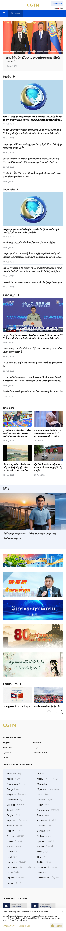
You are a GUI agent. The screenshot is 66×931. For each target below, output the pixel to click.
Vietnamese (48, 877)
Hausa (14, 846)
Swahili (45, 846)
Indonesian (21, 867)
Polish (43, 804)
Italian (14, 872)
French (15, 830)
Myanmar (48, 789)
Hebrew (14, 851)
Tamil (42, 851)
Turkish (44, 861)
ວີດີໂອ (6, 488)
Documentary (40, 752)
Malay (47, 778)
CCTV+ (6, 757)
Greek (14, 841)
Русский (7, 752)
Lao (41, 773)
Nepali (43, 794)
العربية (36, 747)
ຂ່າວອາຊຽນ (9, 295)
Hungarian (16, 861)
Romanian (46, 820)
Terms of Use (24, 926)
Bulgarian (16, 794)
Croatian (15, 804)
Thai (41, 856)
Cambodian (14, 799)
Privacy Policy (8, 926)
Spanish (45, 841)
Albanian (14, 773)
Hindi (12, 856)
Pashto (43, 815)
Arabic (13, 778)
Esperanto (17, 820)
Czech (13, 809)
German (15, 835)
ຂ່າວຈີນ (7, 76)
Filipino (14, 825)
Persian (44, 799)
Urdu (42, 872)
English (6, 742)
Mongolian (46, 783)
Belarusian (17, 783)
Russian (45, 825)
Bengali (13, 789)
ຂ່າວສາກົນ (9, 189)
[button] (6, 51)
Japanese (15, 877)
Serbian (44, 830)
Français (7, 747)
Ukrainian (47, 867)
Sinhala (44, 835)
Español (37, 742)
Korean (14, 882)
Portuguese (48, 809)
